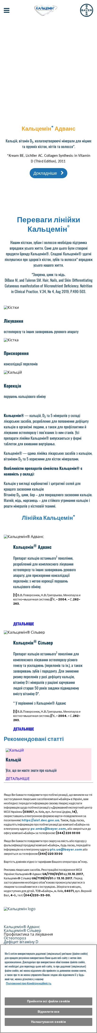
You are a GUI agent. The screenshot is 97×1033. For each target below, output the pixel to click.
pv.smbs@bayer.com (48, 829)
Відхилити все (49, 1011)
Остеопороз (15, 938)
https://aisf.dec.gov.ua (40, 820)
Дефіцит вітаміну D (21, 941)
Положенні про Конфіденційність (28, 983)
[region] (48, 988)
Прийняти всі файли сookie (48, 1001)
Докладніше (45, 173)
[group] (48, 764)
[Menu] (6, 10)
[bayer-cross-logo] (86, 10)
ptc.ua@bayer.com (66, 849)
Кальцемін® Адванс (22, 926)
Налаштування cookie (48, 1022)
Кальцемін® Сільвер (22, 930)
